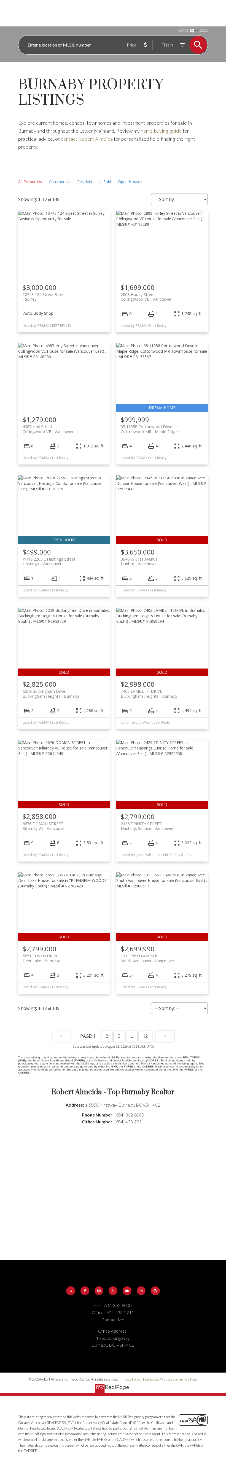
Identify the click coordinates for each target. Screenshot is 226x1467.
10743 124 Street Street (44, 297)
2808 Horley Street (146, 297)
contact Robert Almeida (87, 139)
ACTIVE (183, 30)
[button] (70, 1290)
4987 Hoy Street (48, 429)
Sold (107, 181)
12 (145, 1036)
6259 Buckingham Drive (51, 694)
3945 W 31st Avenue (139, 561)
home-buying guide (161, 131)
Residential (86, 181)
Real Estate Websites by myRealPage (170, 1379)
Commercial (59, 181)
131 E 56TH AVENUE (147, 958)
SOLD (204, 30)
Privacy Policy (130, 1379)
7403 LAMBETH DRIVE (149, 694)
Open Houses (130, 181)
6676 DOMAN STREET (44, 826)
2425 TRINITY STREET (147, 826)
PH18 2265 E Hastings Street (49, 561)
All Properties (30, 181)
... (131, 1036)
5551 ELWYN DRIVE (41, 958)
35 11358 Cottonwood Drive (149, 429)
